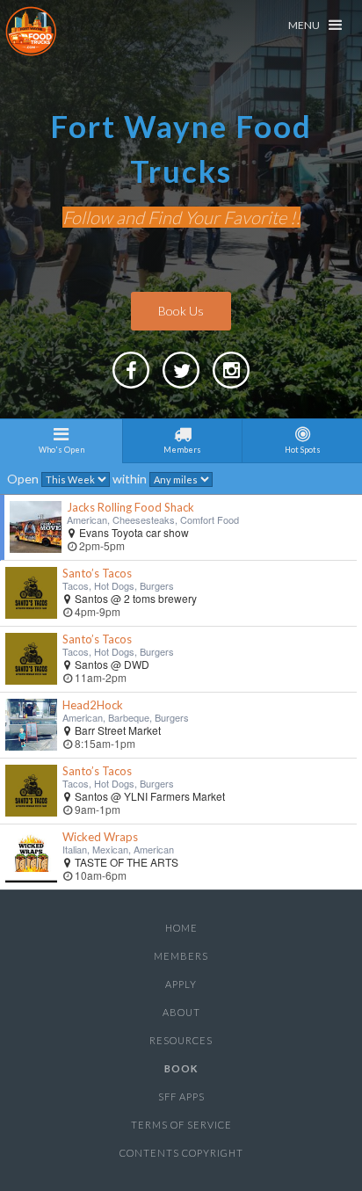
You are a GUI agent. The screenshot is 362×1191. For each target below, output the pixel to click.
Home (181, 927)
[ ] (231, 387)
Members (181, 956)
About (181, 1012)
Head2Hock (92, 705)
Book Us (181, 310)
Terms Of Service (181, 1124)
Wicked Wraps (100, 837)
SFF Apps (181, 1096)
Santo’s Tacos (97, 573)
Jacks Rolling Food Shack (130, 507)
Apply (181, 984)
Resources (181, 1040)
